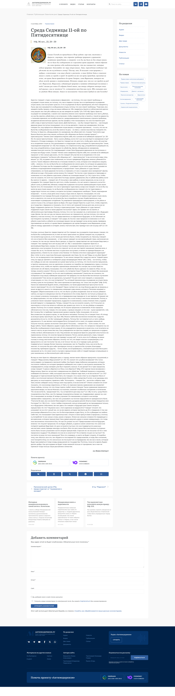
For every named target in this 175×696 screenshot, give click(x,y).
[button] (38, 474)
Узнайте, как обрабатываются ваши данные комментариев (97, 611)
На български (31, 656)
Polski (49, 659)
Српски (49, 656)
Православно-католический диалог (132, 79)
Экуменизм (124, 87)
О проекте (63, 4)
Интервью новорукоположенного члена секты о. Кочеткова (39, 504)
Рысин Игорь (90, 661)
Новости (122, 52)
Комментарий (36, 546)
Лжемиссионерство (127, 95)
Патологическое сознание (137, 87)
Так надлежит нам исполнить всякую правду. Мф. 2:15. (98, 504)
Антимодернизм (125, 99)
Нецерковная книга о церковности (67, 503)
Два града (123, 41)
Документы (123, 47)
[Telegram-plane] (141, 4)
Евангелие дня (51, 14)
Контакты (91, 4)
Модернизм (124, 91)
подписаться (85, 601)
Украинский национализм (129, 107)
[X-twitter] (50, 642)
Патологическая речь (138, 83)
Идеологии (141, 95)
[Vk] (135, 4)
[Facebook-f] (44, 642)
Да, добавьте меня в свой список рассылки (47, 596)
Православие (49, 24)
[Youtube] (146, 4)
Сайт (32, 588)
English (29, 659)
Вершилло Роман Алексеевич (69, 657)
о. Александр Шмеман (139, 99)
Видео (72, 4)
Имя (33, 571)
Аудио (121, 30)
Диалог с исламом (138, 91)
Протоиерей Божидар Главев (93, 657)
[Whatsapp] (55, 642)
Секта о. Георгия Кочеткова (129, 103)
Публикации (39, 14)
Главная (30, 14)
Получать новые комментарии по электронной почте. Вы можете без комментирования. (70, 601)
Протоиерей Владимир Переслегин (71, 662)
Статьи (81, 4)
